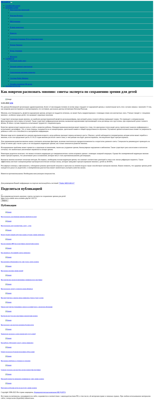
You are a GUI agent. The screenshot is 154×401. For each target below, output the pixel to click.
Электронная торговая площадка (22, 72)
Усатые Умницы (16, 45)
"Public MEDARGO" (67, 183)
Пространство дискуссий (19, 10)
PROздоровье (15, 21)
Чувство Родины (16, 16)
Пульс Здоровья (16, 51)
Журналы (13, 57)
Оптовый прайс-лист (18, 61)
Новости (13, 33)
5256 (11, 103)
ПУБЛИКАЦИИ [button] (11, 8)
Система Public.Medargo (19, 78)
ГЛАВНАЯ (12, 6)
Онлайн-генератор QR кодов (21, 84)
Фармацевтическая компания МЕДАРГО (50, 392)
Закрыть (4, 200)
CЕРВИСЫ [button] (9, 59)
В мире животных (17, 27)
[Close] (2, 194)
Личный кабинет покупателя (21, 66)
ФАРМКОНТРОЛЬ (12, 86)
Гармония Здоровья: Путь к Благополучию (26, 39)
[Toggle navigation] (11, 2)
